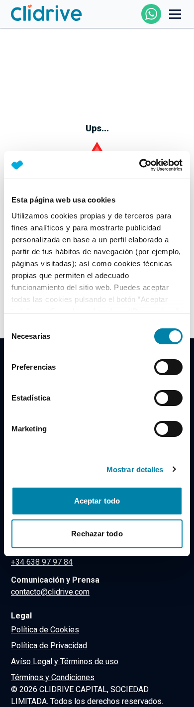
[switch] (168, 367)
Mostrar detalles (135, 469)
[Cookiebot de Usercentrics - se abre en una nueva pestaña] (140, 165)
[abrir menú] (175, 14)
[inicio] (47, 13)
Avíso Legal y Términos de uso (64, 661)
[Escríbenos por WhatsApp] (151, 14)
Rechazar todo (96, 533)
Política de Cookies (45, 629)
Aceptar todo (97, 501)
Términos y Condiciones (53, 677)
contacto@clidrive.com (50, 592)
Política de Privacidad (49, 645)
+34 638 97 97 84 (42, 562)
